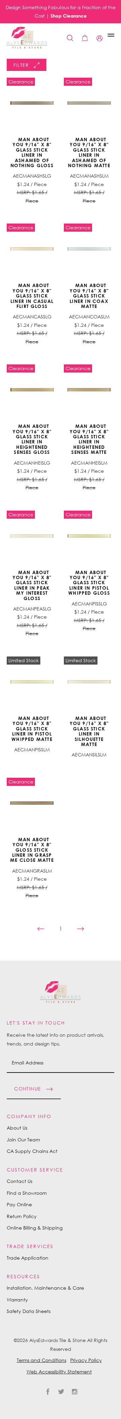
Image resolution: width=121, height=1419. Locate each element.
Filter (21, 65)
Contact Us (19, 1181)
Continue (27, 1088)
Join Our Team (23, 1139)
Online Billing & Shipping (35, 1228)
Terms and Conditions (41, 1360)
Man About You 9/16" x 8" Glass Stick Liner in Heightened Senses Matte (89, 439)
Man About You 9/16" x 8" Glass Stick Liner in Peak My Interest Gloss (32, 585)
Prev (37, 928)
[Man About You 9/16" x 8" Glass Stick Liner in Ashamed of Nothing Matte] (89, 103)
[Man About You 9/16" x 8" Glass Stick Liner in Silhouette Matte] (89, 682)
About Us (17, 1128)
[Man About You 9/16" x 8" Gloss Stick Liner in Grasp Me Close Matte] (32, 803)
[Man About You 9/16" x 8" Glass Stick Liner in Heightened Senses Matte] (89, 390)
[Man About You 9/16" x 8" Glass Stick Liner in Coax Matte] (89, 249)
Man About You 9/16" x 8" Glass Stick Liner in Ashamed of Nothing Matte (89, 152)
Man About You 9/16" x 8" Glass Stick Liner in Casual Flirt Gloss (31, 295)
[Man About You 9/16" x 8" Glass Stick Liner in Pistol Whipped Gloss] (89, 536)
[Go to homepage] (27, 38)
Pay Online (19, 1204)
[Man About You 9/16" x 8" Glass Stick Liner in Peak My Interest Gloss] (32, 536)
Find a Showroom (27, 1193)
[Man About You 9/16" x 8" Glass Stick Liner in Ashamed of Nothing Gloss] (32, 103)
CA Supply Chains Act (32, 1151)
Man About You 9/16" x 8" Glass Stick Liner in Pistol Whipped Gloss (89, 582)
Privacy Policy (86, 1360)
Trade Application (27, 1258)
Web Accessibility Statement (59, 1371)
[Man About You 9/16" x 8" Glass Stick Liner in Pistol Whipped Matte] (32, 682)
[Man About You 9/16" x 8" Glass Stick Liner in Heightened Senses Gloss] (32, 390)
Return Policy (22, 1216)
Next (84, 928)
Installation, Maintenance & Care (45, 1288)
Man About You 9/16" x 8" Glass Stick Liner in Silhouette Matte (89, 731)
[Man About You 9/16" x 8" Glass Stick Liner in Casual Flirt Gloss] (32, 249)
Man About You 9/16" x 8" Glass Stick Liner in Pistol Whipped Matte (31, 728)
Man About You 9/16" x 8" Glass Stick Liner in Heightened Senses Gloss (32, 439)
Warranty (17, 1299)
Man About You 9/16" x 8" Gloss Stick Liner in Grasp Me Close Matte (32, 849)
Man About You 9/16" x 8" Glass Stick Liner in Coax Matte (89, 295)
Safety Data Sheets (28, 1311)
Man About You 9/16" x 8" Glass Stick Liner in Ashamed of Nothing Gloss (31, 152)
